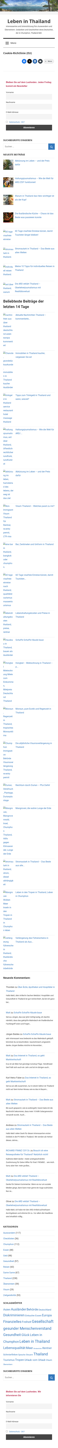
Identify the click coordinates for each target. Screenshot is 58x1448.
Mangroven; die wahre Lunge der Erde (33, 808)
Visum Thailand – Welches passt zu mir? (35, 506)
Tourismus (9, 1359)
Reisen (6, 1267)
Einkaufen (30, 1315)
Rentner (47, 1348)
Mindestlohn (37, 1348)
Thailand (7, 1278)
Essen (6, 1250)
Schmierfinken (10, 1354)
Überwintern (9, 1284)
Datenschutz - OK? (17, 122)
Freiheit (26, 1322)
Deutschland (45, 1309)
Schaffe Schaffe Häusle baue (30, 640)
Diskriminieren (14, 1315)
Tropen (19, 1359)
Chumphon (8, 1244)
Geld (5, 1255)
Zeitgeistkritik (9, 1295)
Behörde (32, 1309)
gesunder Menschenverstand (27, 1328)
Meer (29, 1348)
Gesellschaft (42, 1321)
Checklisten (8, 1238)
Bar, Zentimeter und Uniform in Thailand (35, 544)
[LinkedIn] (35, 61)
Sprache (21, 1354)
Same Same (9, 1272)
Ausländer (18, 1309)
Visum (6, 1289)
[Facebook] (24, 61)
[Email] (40, 61)
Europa (47, 1315)
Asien (6, 1309)
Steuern (29, 1354)
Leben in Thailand (29, 21)
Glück (25, 1335)
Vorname (10, 92)
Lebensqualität (14, 1348)
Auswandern (9, 1233)
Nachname (10, 102)
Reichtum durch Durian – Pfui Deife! (33, 785)
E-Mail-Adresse (12, 112)
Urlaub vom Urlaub (35, 1359)
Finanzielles (12, 1322)
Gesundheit (8, 1261)
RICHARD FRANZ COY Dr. (18, 1150)
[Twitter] (29, 61)
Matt (8, 1012)
